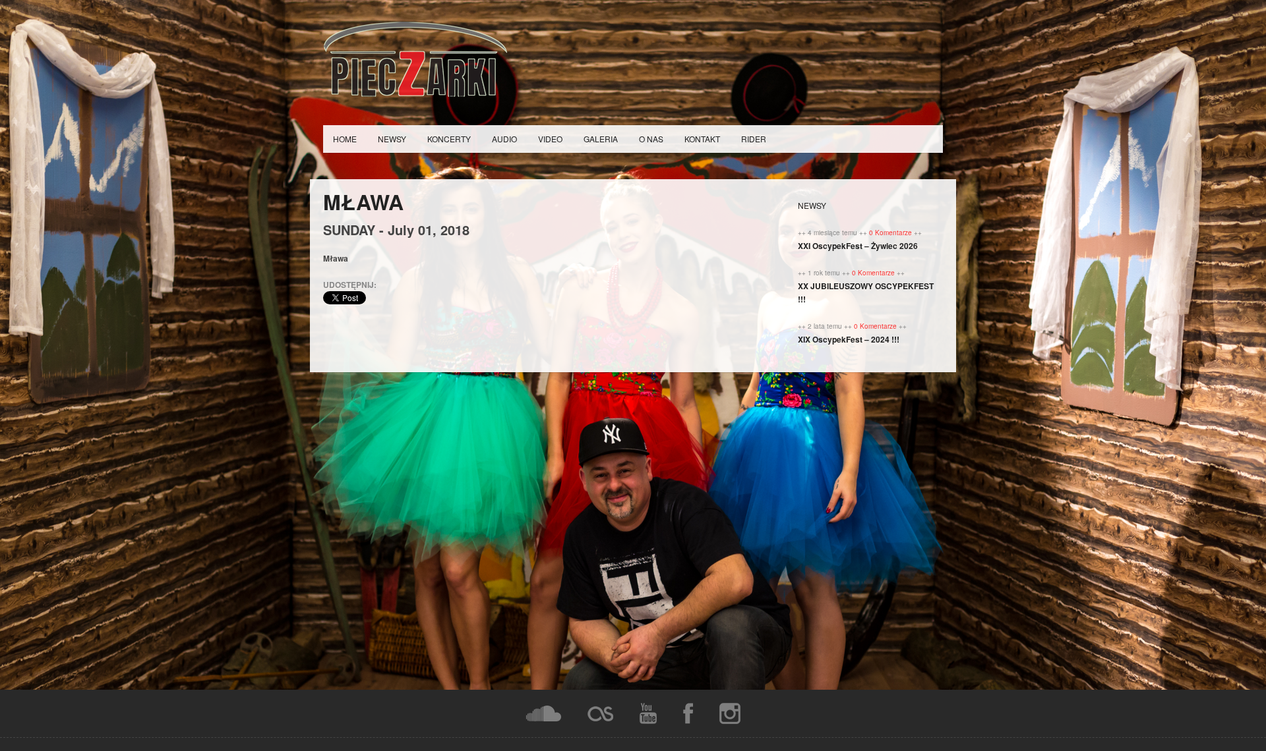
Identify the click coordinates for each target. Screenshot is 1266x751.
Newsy (392, 138)
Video (550, 138)
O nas (651, 138)
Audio (504, 138)
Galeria (601, 138)
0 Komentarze (891, 232)
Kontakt (702, 138)
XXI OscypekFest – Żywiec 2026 (858, 246)
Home (345, 138)
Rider (753, 138)
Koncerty (449, 138)
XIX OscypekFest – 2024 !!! (848, 339)
